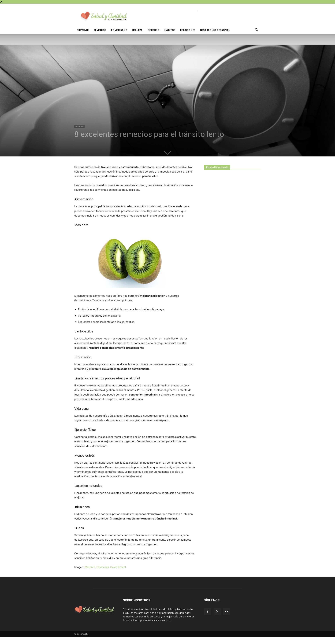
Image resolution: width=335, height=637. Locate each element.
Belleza (137, 30)
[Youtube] (226, 611)
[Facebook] (207, 611)
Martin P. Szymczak (97, 567)
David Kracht (118, 567)
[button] (256, 30)
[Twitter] (217, 611)
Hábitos (169, 30)
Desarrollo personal (215, 30)
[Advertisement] (230, 234)
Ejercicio (153, 30)
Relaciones (187, 30)
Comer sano (119, 30)
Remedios (100, 30)
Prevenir (83, 30)
